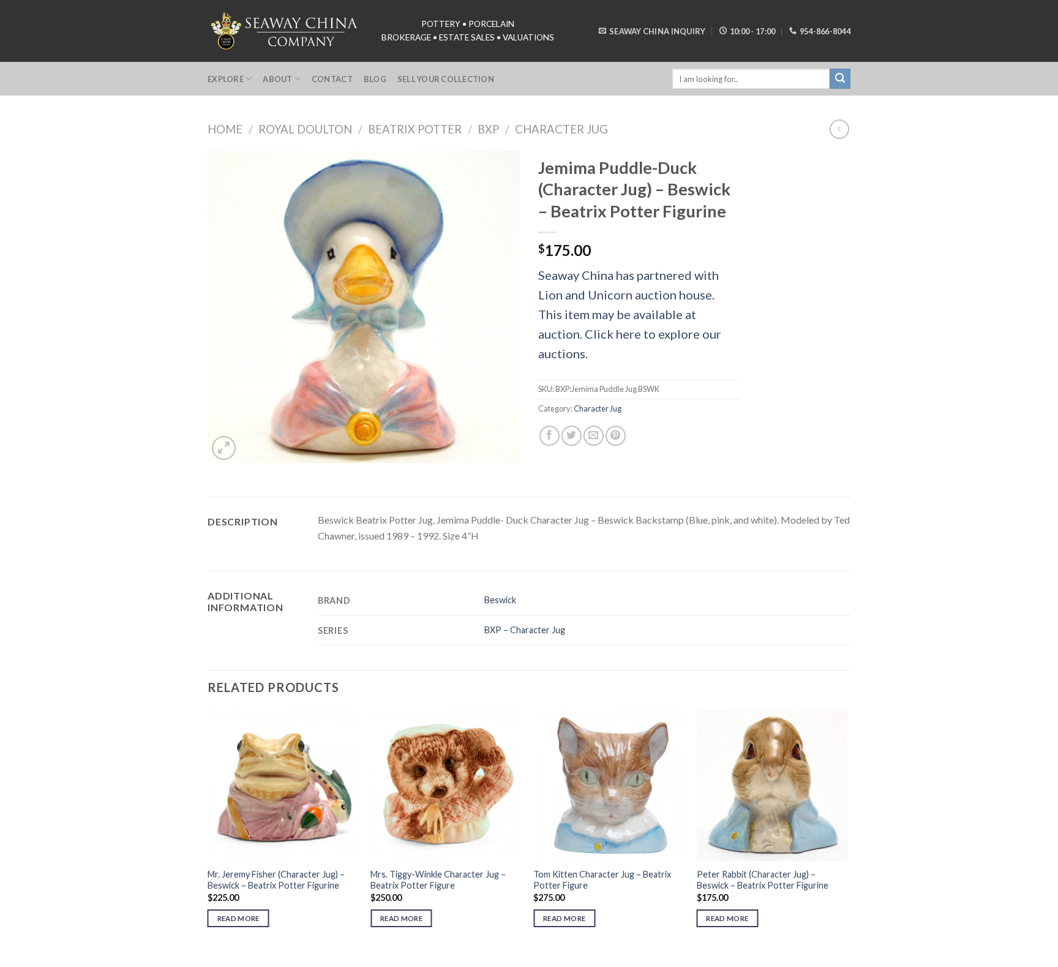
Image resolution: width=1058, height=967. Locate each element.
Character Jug (561, 129)
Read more (238, 918)
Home (225, 129)
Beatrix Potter (415, 129)
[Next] (847, 829)
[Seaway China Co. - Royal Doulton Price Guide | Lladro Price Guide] (285, 30)
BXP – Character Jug (524, 630)
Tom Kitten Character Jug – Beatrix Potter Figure (602, 880)
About (277, 79)
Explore (226, 79)
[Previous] (208, 829)
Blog (375, 79)
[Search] (840, 79)
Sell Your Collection (445, 79)
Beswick (500, 600)
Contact (332, 79)
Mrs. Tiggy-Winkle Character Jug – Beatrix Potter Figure (438, 880)
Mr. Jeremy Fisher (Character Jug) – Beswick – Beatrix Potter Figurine (276, 880)
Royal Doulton (305, 129)
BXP (488, 129)
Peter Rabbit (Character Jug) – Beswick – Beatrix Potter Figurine (762, 880)
